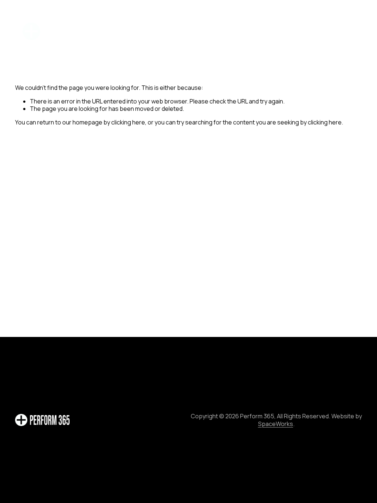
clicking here (128, 122)
